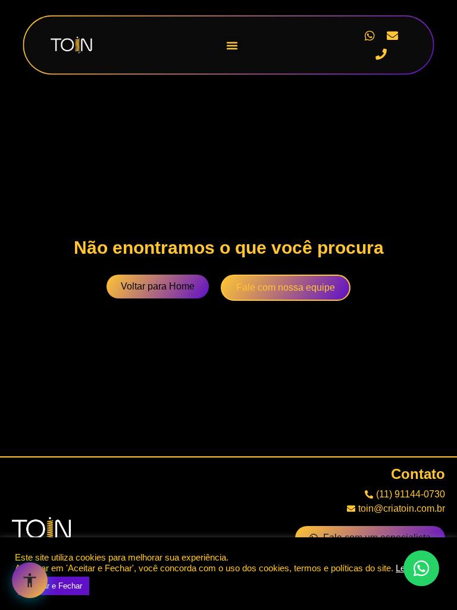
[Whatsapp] (369, 36)
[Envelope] (393, 36)
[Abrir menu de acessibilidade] (30, 580)
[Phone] (381, 54)
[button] (232, 45)
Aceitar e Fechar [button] (53, 585)
